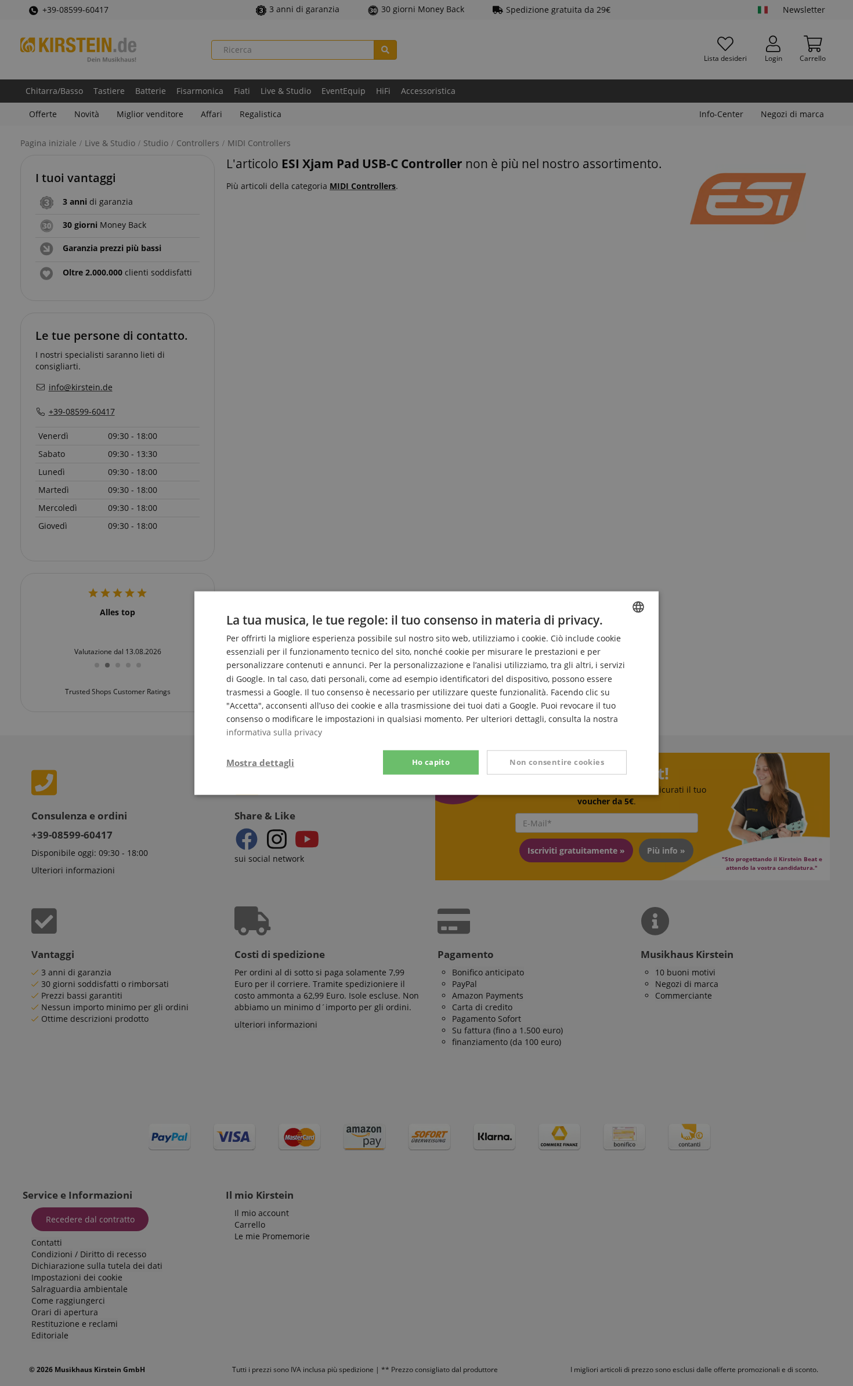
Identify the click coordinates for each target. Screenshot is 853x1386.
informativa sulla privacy (274, 732)
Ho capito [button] (431, 762)
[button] (260, 762)
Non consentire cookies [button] (556, 762)
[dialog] (426, 693)
